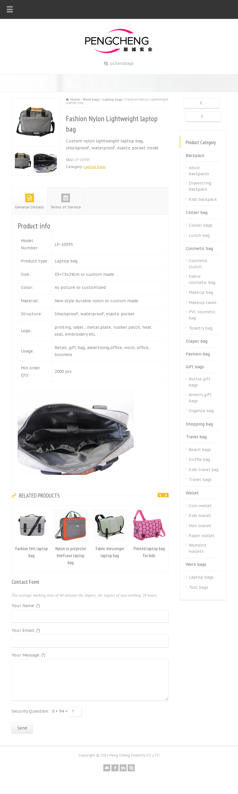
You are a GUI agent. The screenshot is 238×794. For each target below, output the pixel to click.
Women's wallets (197, 548)
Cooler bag (197, 212)
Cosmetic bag (199, 248)
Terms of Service (65, 205)
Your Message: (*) (28, 654)
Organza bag (201, 410)
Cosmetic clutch (198, 263)
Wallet (192, 493)
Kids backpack (203, 199)
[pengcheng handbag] (119, 53)
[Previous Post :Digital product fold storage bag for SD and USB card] (201, 103)
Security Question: (30, 710)
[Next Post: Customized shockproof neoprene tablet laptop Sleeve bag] (203, 116)
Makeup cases (203, 302)
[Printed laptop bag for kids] (149, 507)
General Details (29, 205)
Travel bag (196, 436)
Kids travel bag (204, 469)
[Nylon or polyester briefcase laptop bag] (70, 507)
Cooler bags (200, 225)
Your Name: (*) (26, 604)
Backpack (195, 155)
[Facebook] (114, 766)
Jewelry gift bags (200, 397)
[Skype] (131, 766)
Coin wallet (200, 505)
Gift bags (195, 366)
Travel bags (200, 479)
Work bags (196, 564)
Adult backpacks (199, 170)
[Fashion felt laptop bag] (31, 507)
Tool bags (198, 587)
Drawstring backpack (200, 186)
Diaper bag (197, 341)
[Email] (106, 766)
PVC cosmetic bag (202, 315)
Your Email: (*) (26, 629)
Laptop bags (95, 166)
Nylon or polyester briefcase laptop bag (70, 554)
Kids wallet (200, 515)
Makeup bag (201, 292)
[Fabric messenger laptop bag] (110, 507)
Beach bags (200, 449)
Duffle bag (199, 459)
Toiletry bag (200, 328)
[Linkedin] (123, 766)
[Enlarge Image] (39, 101)
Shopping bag (199, 424)
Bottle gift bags (199, 382)
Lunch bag (199, 235)
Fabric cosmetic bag (202, 279)
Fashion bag (198, 354)
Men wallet (200, 525)
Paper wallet (201, 535)
